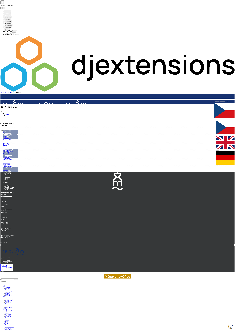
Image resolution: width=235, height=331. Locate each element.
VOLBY (4, 285)
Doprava (8, 177)
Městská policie (6, 169)
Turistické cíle (8, 172)
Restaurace (7, 174)
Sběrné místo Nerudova (8, 166)
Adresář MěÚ (8, 302)
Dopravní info (8, 131)
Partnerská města (6, 158)
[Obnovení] (1, 8)
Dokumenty (7, 156)
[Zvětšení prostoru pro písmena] (18, 34)
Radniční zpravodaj (7, 148)
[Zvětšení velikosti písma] (15, 32)
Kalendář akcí (8, 171)
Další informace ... (9, 138)
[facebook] (3, 94)
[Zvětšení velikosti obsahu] (16, 30)
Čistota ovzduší (6, 163)
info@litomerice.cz (8, 209)
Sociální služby (8, 134)
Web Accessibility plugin (5, 92)
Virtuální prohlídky (10, 167)
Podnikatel (5, 155)
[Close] (0, 273)
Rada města (7, 301)
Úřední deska (8, 303)
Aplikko (8, 257)
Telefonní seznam (9, 188)
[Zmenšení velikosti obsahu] (14, 30)
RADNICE (5, 298)
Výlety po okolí (8, 173)
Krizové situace (6, 164)
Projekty (4, 165)
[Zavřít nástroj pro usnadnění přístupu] (4, 8)
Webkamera (7, 137)
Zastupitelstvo (8, 300)
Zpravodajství (8, 130)
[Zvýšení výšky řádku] (13, 33)
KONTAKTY (5, 182)
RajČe (8, 258)
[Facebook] (3, 98)
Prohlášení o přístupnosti (7, 261)
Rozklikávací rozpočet (7, 141)
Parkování (5, 145)
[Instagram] (3, 95)
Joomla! (8, 260)
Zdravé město (6, 160)
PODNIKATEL (6, 308)
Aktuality (5, 137)
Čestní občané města (7, 159)
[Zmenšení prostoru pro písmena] (16, 34)
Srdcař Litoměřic (6, 135)
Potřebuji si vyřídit (9, 149)
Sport (6, 178)
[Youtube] (3, 96)
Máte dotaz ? (8, 186)
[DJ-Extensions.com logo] (117, 91)
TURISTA (5, 309)
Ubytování (8, 176)
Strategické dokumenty (8, 151)
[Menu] (0, 113)
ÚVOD (4, 118)
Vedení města (8, 185)
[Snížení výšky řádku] (12, 33)
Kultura (6, 179)
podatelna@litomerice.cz (220, 101)
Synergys (5, 136)
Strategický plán (6, 150)
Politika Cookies (5, 262)
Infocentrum (8, 312)
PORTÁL (4, 296)
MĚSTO (4, 127)
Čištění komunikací (7, 142)
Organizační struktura (9, 187)
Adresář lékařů (6, 152)
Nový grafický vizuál (7, 153)
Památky (5, 156)
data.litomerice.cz (4, 242)
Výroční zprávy (6, 149)
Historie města (6, 143)
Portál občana (6, 132)
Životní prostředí (6, 157)
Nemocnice (7, 136)
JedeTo (4, 134)
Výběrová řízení (8, 155)
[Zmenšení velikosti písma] (13, 32)
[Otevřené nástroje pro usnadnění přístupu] (2, 2)
